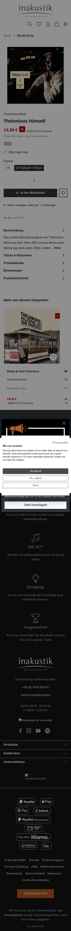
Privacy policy (60, 442)
